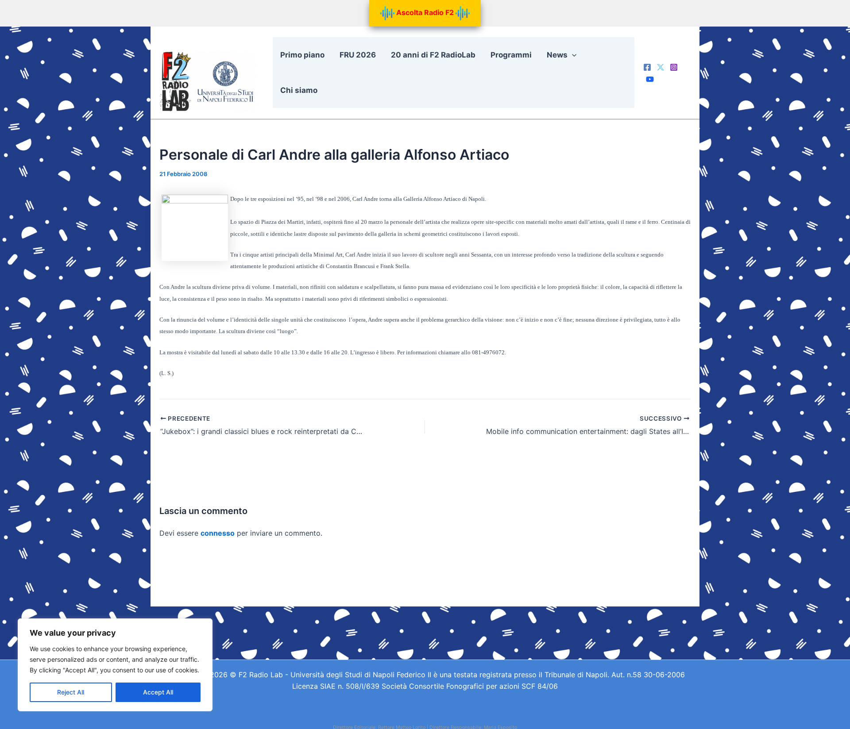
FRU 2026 (358, 54)
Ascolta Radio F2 (425, 12)
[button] (572, 55)
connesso (218, 533)
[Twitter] (661, 67)
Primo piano (302, 54)
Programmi (511, 54)
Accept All (158, 692)
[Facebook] (647, 67)
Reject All (70, 692)
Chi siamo (298, 90)
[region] (115, 664)
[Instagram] (674, 67)
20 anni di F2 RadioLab (433, 54)
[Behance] (650, 79)
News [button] (557, 54)
